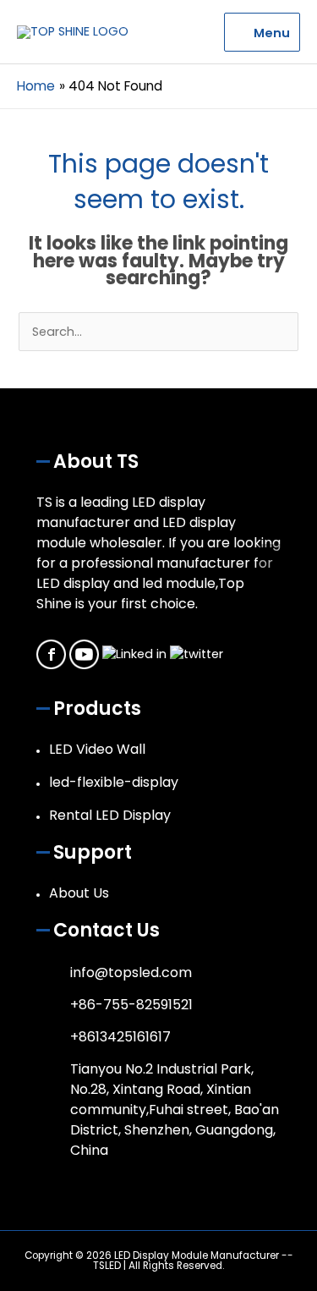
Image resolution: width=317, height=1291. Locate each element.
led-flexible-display (113, 782)
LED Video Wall (97, 749)
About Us (79, 893)
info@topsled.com (131, 972)
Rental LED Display (110, 815)
